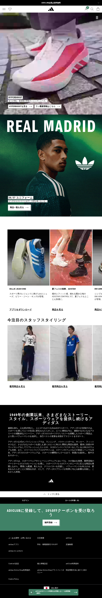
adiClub (69, 538)
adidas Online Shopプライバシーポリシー (50, 571)
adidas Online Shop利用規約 (19, 570)
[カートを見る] (98, 9)
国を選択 (54, 588)
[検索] (92, 9)
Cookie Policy (13, 579)
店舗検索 (69, 544)
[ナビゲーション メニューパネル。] (4, 9)
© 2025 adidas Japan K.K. (51, 595)
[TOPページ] (51, 10)
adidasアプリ (13, 544)
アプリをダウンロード (20, 310)
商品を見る (57, 310)
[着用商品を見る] (28, 357)
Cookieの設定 (13, 564)
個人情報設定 (42, 564)
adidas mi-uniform (15, 551)
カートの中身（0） (72, 500)
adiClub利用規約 (72, 564)
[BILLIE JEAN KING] (28, 271)
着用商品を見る (17, 386)
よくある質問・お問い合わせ (19, 538)
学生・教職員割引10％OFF (47, 544)
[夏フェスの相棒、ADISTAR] (71, 271)
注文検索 (40, 538)
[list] (51, 271)
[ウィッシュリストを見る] (10, 9)
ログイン (25, 500)
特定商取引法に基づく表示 (76, 570)
